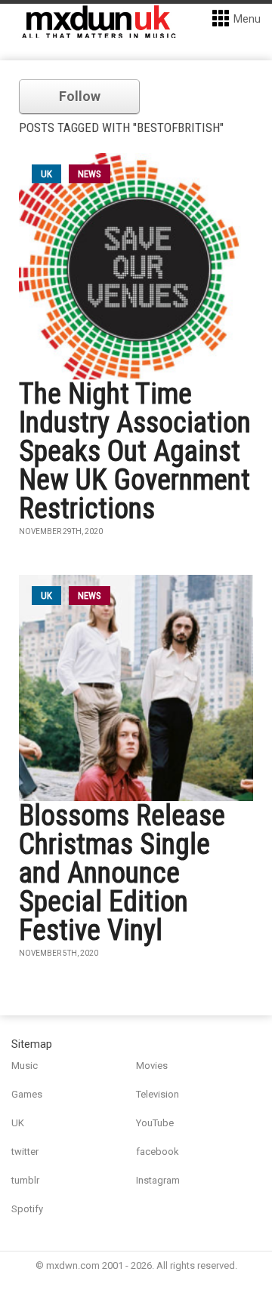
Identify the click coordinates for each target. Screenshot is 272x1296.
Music (24, 1065)
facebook (157, 1151)
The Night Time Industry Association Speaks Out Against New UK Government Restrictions (135, 451)
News (89, 174)
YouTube (155, 1123)
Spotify (27, 1209)
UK (17, 1123)
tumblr (25, 1180)
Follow (79, 96)
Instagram (158, 1180)
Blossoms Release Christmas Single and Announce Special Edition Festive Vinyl (122, 873)
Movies (152, 1065)
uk (46, 174)
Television (157, 1094)
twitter (25, 1151)
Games (26, 1094)
